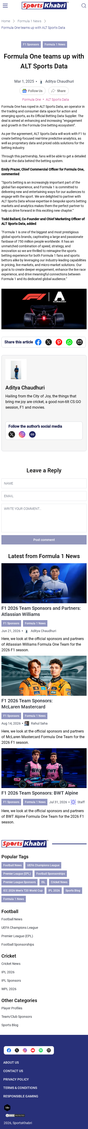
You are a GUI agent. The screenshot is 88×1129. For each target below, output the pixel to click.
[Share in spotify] (41, 1050)
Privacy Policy (16, 1079)
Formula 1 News (29, 21)
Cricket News (59, 882)
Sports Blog (72, 890)
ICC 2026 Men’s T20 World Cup (23, 890)
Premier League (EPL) (17, 873)
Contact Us (13, 1071)
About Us (11, 1062)
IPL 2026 (54, 890)
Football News (12, 865)
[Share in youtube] (33, 1050)
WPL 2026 (8, 989)
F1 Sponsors (31, 44)
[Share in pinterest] (59, 342)
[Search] (84, 5)
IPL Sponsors (11, 980)
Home (5, 21)
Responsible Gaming (20, 1096)
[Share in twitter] (48, 342)
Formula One (31, 99)
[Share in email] (49, 1050)
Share (61, 91)
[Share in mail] (79, 342)
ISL (43, 882)
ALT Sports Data (57, 99)
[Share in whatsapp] (69, 342)
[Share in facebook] (38, 342)
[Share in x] (17, 1050)
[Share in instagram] (25, 1050)
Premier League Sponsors (19, 882)
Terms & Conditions (20, 1088)
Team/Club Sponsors (16, 1016)
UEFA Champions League (43, 865)
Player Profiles (11, 1008)
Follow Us (35, 91)
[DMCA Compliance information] (15, 1116)
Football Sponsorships (50, 873)
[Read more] (44, 608)
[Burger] (5, 5)
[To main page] (45, 5)
